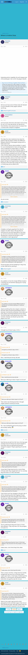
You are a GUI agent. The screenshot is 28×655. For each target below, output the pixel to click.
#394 (26, 457)
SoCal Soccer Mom (6, 37)
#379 (26, 46)
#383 (26, 181)
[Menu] (2, 2)
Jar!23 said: (4, 184)
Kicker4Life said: (5, 397)
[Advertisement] (14, 18)
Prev (9, 609)
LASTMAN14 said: (5, 374)
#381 (26, 120)
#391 (26, 394)
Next (19, 609)
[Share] (24, 46)
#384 (26, 211)
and (9, 110)
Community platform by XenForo (13, 653)
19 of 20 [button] (14, 609)
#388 (26, 327)
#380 (26, 102)
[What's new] (26, 1)
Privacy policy (12, 651)
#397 (26, 537)
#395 (26, 481)
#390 (26, 372)
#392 (26, 417)
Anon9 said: (4, 540)
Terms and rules (4, 651)
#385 (26, 251)
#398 (26, 565)
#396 (26, 514)
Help (17, 651)
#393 (26, 439)
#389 (26, 344)
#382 (26, 136)
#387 (26, 298)
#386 (26, 278)
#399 (26, 588)
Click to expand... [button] (14, 196)
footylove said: (5, 347)
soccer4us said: (5, 254)
